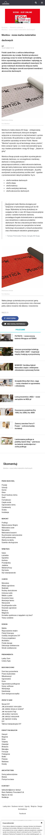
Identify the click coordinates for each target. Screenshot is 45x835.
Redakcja (5, 797)
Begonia (5, 737)
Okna (3, 492)
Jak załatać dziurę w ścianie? (13, 709)
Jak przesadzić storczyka (11, 707)
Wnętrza (33, 806)
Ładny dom (7, 806)
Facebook (22, 813)
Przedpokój (6, 563)
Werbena (5, 762)
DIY (3, 721)
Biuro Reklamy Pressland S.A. (13, 792)
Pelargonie (6, 754)
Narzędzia (5, 530)
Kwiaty (4, 764)
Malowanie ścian (8, 528)
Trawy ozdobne (7, 618)
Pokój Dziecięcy (8, 633)
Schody (4, 488)
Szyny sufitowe (7, 686)
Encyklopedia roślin (9, 605)
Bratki (4, 757)
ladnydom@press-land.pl (11, 790)
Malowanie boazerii (9, 533)
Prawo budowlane (8, 674)
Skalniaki (5, 588)
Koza (4, 681)
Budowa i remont (17, 806)
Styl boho (5, 570)
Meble (4, 628)
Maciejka (5, 749)
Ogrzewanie (6, 679)
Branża (4, 777)
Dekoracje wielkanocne (10, 646)
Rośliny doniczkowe (9, 590)
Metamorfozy (7, 568)
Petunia (4, 759)
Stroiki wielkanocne (9, 648)
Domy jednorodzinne (9, 774)
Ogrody (27, 806)
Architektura (22, 809)
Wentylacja (6, 689)
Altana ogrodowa (8, 586)
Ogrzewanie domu (9, 505)
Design (40, 806)
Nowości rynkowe (16, 28)
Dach (3, 497)
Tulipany (5, 742)
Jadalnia (5, 565)
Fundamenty (6, 507)
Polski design (7, 643)
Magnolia (5, 613)
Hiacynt (4, 734)
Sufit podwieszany (9, 537)
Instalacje (5, 512)
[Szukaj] (36, 3)
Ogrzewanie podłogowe (11, 684)
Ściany (4, 510)
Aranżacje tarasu (8, 600)
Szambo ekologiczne (10, 542)
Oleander (5, 744)
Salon (4, 553)
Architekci (5, 641)
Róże (4, 739)
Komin (4, 490)
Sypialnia (5, 558)
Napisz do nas (7, 795)
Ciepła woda (6, 502)
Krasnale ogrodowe (9, 608)
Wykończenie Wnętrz (10, 525)
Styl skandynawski (9, 573)
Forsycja (5, 752)
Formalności (6, 500)
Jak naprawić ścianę (9, 719)
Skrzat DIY (6, 704)
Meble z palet (7, 595)
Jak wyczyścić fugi (9, 711)
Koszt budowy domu (9, 495)
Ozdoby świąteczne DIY (11, 636)
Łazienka (5, 555)
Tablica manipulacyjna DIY (11, 724)
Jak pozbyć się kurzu (10, 714)
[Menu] (42, 3)
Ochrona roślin (7, 593)
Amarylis (5, 747)
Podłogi (5, 523)
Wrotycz (5, 610)
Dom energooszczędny (10, 694)
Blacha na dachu (8, 540)
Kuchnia (5, 560)
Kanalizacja (6, 691)
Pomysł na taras (8, 779)
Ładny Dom (6, 658)
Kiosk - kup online (22, 12)
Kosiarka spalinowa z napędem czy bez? (17, 615)
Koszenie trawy (8, 598)
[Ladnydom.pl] (5, 3)
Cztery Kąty (6, 661)
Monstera (5, 583)
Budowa (4, 28)
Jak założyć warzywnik (10, 716)
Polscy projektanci (9, 638)
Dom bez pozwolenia (10, 671)
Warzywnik (6, 603)
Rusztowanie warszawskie (12, 535)
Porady (4, 485)
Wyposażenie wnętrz (10, 631)
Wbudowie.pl (6, 676)
